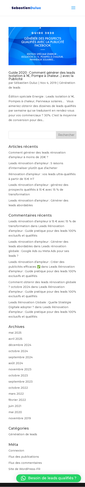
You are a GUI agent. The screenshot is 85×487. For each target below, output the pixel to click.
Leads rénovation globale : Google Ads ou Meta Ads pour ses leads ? (38, 251)
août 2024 (15, 363)
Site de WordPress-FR (24, 469)
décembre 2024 (19, 345)
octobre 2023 (18, 375)
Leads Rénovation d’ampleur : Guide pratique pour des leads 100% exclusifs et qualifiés (42, 230)
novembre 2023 (19, 369)
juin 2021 (14, 406)
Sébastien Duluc (26, 83)
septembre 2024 (20, 357)
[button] (48, 478)
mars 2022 (16, 393)
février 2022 (17, 400)
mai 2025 (15, 332)
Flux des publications (23, 456)
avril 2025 (15, 339)
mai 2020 (15, 412)
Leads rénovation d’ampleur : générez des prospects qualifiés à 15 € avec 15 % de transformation (38, 189)
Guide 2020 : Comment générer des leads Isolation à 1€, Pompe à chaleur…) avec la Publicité (41, 76)
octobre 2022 (18, 388)
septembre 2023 (20, 381)
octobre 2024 (18, 351)
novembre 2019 (19, 418)
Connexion (16, 450)
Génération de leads (22, 434)
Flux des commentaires (25, 463)
